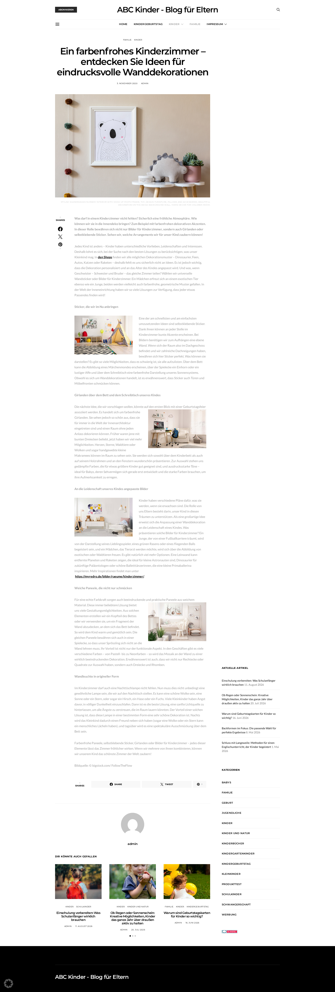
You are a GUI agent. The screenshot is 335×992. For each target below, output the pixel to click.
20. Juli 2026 (138, 929)
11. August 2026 (83, 926)
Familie (195, 24)
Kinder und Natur (138, 906)
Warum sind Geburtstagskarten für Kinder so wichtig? (187, 914)
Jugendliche (231, 812)
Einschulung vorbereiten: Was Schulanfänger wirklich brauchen (78, 916)
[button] (130, 936)
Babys (226, 782)
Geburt (227, 802)
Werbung (229, 914)
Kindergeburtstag (148, 24)
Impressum (215, 24)
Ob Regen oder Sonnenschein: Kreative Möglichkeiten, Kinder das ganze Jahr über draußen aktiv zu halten (132, 918)
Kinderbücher (233, 843)
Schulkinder (83, 906)
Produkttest (232, 884)
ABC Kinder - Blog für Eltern (167, 10)
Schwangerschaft (236, 904)
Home (123, 24)
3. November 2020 (127, 83)
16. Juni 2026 (192, 922)
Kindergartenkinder (238, 853)
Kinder (174, 24)
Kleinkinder (231, 873)
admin (144, 83)
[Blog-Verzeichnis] (229, 931)
